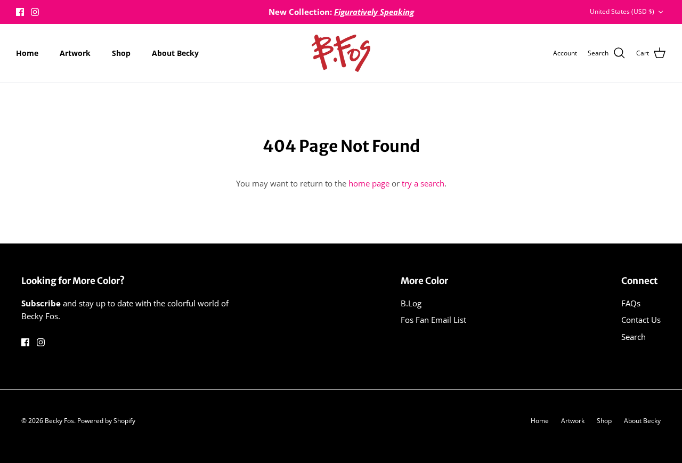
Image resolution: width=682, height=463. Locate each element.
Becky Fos (59, 420)
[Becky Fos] (341, 53)
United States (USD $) (622, 11)
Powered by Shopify (106, 420)
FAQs (630, 303)
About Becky (175, 53)
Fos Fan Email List (433, 319)
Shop (121, 53)
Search (633, 336)
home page (368, 183)
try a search (423, 183)
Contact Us (641, 319)
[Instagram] (35, 12)
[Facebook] (20, 12)
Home (27, 53)
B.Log (411, 303)
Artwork (75, 53)
